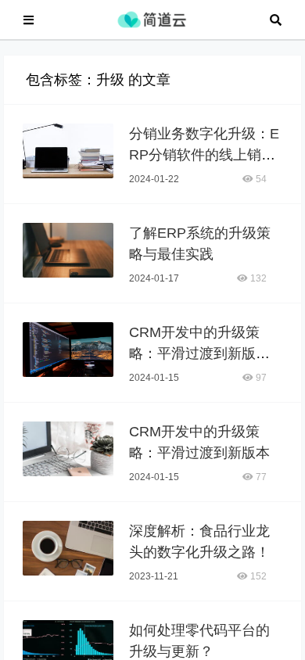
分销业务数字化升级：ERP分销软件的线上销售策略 (204, 155)
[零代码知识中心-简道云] (151, 18)
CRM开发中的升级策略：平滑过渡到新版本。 (194, 353)
